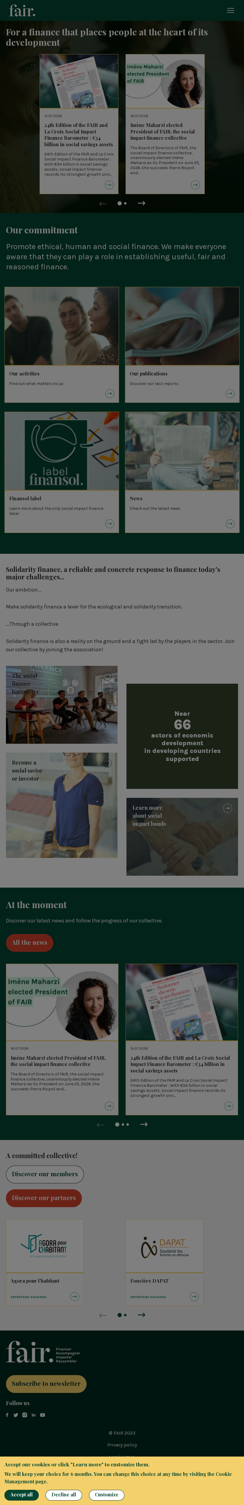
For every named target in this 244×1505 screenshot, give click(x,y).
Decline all (63, 1494)
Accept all (21, 1494)
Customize (106, 1494)
